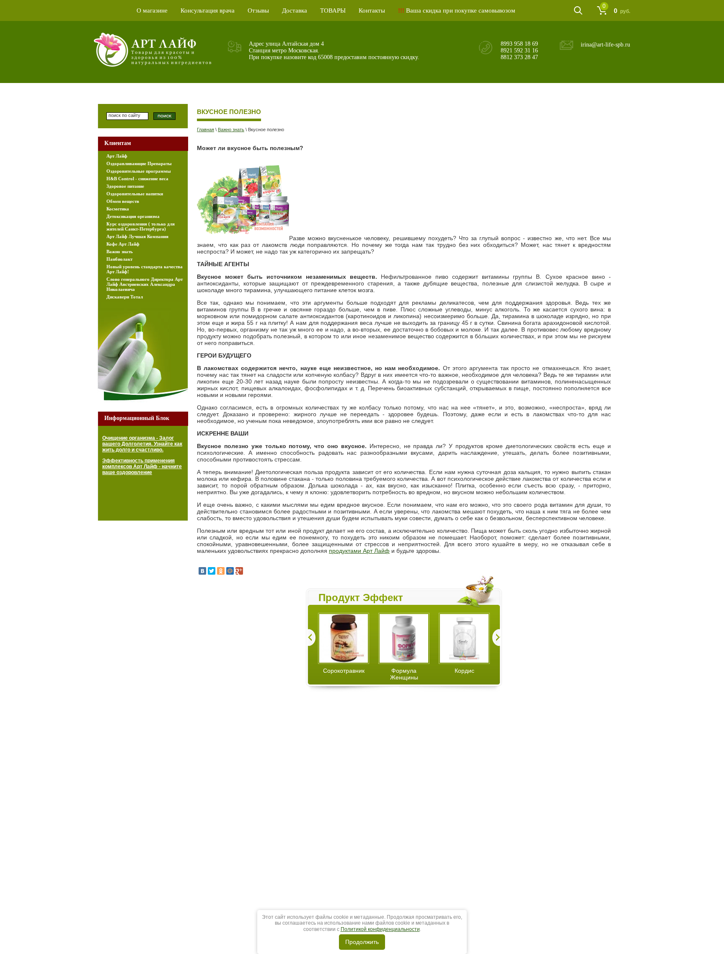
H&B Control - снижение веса (137, 178)
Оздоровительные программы (138, 171)
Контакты (372, 10)
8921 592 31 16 (519, 50)
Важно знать (231, 129)
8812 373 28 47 (519, 57)
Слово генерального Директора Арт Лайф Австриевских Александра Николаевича (144, 284)
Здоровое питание (125, 186)
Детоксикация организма (133, 216)
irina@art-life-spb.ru (605, 44)
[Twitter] (211, 571)
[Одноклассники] (221, 571)
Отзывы (258, 10)
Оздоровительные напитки (134, 193)
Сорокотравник (344, 670)
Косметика (117, 208)
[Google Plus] (239, 571)
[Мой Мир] (230, 571)
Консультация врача (208, 10)
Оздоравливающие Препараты (139, 163)
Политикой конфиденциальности (380, 929)
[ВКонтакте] (202, 571)
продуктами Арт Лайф (359, 550)
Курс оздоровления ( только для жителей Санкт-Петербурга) (140, 226)
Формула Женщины (404, 674)
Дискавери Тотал (124, 296)
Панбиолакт (119, 259)
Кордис (464, 670)
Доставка (294, 10)
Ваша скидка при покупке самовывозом (456, 10)
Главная (205, 129)
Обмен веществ (122, 201)
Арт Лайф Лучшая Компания (137, 236)
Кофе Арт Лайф (123, 243)
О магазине (152, 10)
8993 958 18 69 (519, 44)
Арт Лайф (116, 155)
